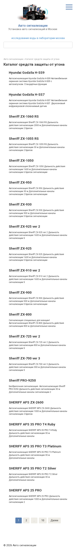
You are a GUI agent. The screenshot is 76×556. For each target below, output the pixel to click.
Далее (54, 520)
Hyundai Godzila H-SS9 (27, 73)
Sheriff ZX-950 (20, 182)
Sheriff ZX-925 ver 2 (24, 226)
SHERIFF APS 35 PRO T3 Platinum (35, 446)
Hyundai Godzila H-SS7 (27, 94)
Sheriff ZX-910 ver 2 (24, 270)
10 (42, 520)
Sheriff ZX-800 (20, 314)
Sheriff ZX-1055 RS (24, 139)
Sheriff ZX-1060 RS (24, 116)
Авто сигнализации (33, 25)
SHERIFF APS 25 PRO (25, 490)
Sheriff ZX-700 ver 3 (24, 358)
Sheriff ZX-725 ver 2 (24, 336)
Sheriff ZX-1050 (21, 160)
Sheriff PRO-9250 (22, 380)
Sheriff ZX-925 (20, 248)
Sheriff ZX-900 (20, 292)
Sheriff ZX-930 (20, 204)
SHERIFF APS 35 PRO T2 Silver (32, 468)
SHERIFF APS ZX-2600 (26, 402)
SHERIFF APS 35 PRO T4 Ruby (32, 424)
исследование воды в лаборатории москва (38, 38)
